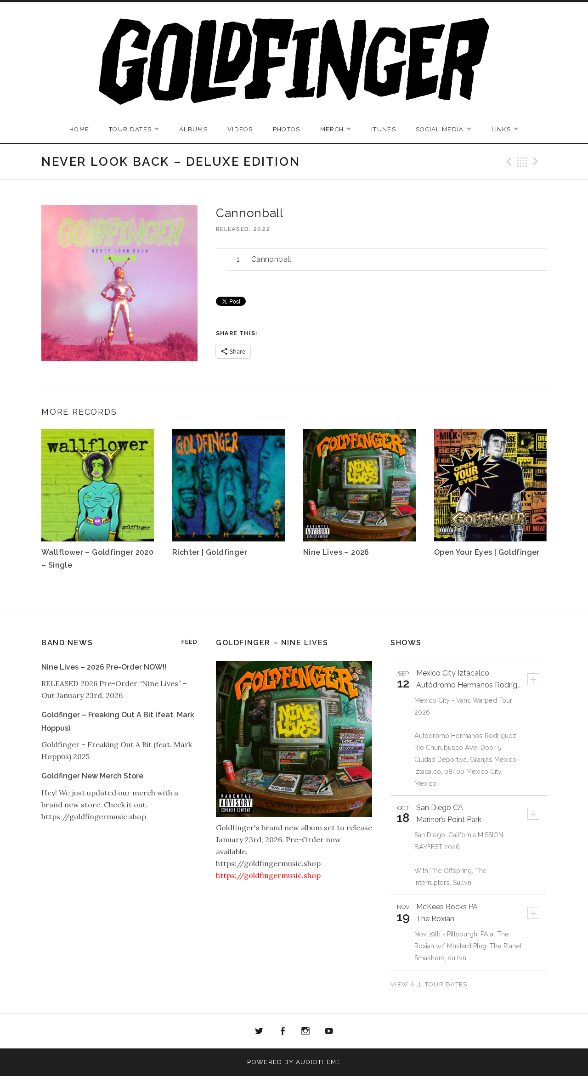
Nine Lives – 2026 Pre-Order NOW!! (103, 667)
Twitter (259, 1031)
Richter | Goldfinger (209, 552)
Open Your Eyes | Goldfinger (487, 552)
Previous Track (507, 162)
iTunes (383, 129)
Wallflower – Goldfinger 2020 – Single (97, 558)
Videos (240, 129)
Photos (286, 129)
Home (79, 129)
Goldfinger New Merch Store (92, 776)
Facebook (282, 1031)
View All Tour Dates (429, 984)
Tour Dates (139, 130)
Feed (189, 641)
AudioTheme (318, 1062)
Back (522, 162)
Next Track (537, 162)
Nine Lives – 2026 (336, 552)
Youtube (329, 1031)
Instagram (306, 1031)
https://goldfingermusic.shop (268, 875)
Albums (193, 129)
